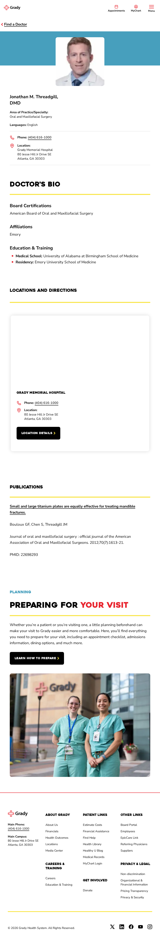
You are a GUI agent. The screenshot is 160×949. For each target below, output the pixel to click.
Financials (51, 831)
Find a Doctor (15, 24)
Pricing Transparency (134, 891)
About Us (51, 825)
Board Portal (129, 825)
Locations (51, 844)
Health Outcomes (56, 838)
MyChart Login (92, 863)
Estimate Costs (92, 825)
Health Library (92, 844)
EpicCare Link (129, 838)
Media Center (54, 851)
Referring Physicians (134, 844)
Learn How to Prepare (35, 658)
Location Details (36, 433)
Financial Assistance (96, 831)
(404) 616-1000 (40, 137)
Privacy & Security (132, 897)
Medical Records (93, 857)
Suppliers (127, 851)
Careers (50, 878)
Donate (87, 890)
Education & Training (58, 885)
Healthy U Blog (93, 851)
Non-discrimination (133, 874)
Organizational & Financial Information (134, 882)
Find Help (89, 838)
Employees (128, 831)
